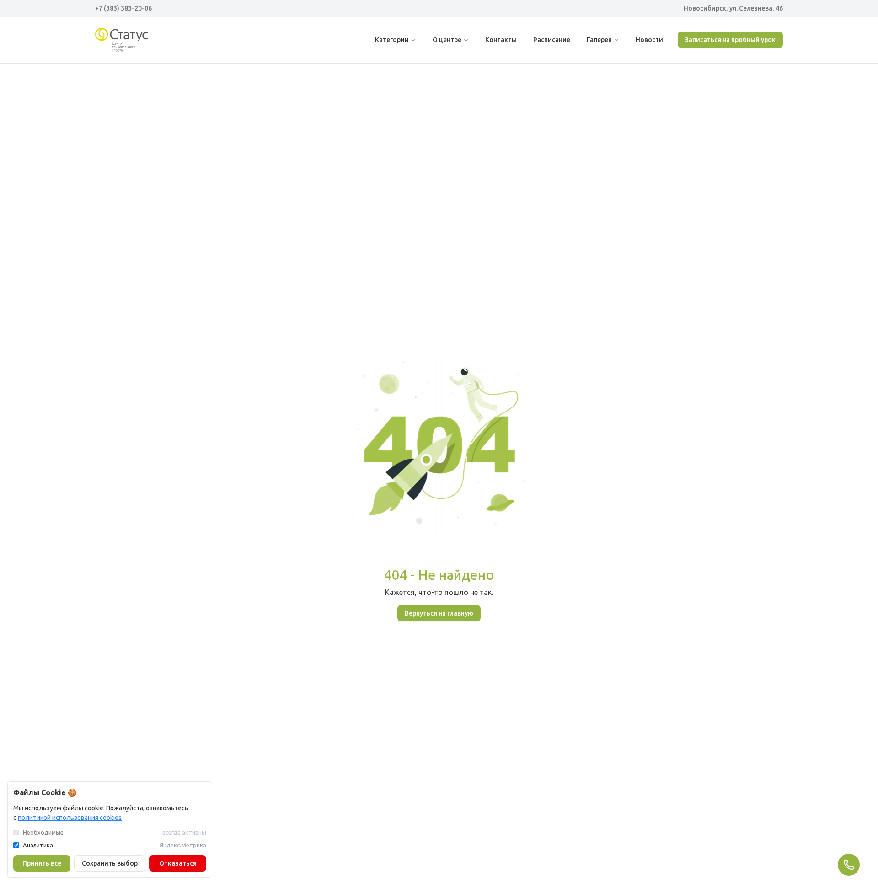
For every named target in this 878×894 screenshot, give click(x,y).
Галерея (599, 39)
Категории (392, 39)
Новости (649, 39)
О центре (447, 39)
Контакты (501, 39)
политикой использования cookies (70, 817)
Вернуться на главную (439, 613)
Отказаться (178, 863)
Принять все (41, 863)
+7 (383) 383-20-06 (123, 8)
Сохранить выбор (110, 863)
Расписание (551, 39)
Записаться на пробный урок (730, 39)
